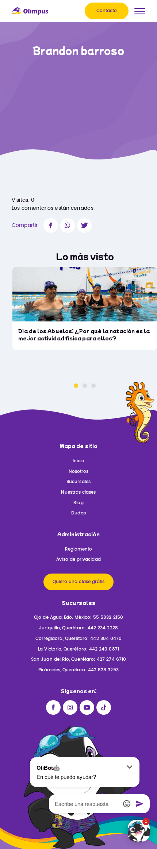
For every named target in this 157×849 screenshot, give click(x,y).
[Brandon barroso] (50, 225)
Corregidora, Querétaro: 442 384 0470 (78, 638)
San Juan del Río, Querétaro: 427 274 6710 (78, 659)
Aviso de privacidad (78, 559)
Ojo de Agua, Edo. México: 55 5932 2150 (78, 617)
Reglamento (78, 549)
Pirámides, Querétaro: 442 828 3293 (78, 670)
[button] (76, 385)
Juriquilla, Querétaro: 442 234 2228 (78, 628)
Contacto (106, 10)
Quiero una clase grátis (79, 581)
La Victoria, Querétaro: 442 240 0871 (78, 649)
